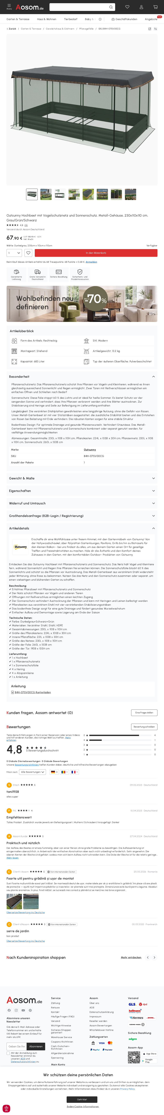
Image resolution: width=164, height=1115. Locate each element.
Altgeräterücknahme (62, 1053)
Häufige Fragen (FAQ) (63, 1016)
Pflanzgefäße (86, 28)
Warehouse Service (61, 1037)
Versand (55, 1021)
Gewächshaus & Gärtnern (60, 28)
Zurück (12, 29)
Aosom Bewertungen (101, 1025)
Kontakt (55, 1012)
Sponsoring (57, 1057)
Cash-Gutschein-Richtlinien (60, 1047)
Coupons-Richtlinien (62, 1041)
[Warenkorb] (155, 7)
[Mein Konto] (141, 7)
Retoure (55, 1007)
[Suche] (111, 7)
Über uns (94, 1003)
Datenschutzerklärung (102, 1012)
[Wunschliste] (127, 7)
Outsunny (90, 449)
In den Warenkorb (96, 252)
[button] (82, 376)
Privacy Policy (127, 1089)
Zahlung (55, 1003)
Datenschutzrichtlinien (23, 1061)
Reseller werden (98, 1021)
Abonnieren (36, 1046)
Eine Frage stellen (144, 712)
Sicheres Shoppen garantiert (61, 1031)
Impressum (95, 1016)
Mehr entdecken (131, 957)
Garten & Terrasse (18, 19)
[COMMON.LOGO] (30, 7)
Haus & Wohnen (46, 19)
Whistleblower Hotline (102, 1030)
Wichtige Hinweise (61, 1025)
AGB (22, 1058)
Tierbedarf (70, 19)
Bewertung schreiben (144, 726)
